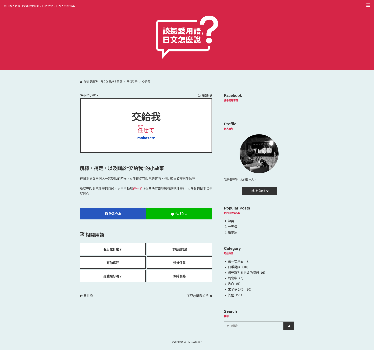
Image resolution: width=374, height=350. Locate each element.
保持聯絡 (179, 276)
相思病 (232, 232)
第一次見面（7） (239, 261)
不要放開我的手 (198, 296)
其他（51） (236, 295)
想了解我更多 (258, 190)
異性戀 (88, 296)
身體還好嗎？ (112, 276)
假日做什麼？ (112, 249)
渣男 (231, 221)
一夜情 (232, 226)
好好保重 (179, 262)
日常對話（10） (239, 267)
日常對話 (206, 95)
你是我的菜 (179, 249)
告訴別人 (181, 214)
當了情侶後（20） (240, 289)
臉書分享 (115, 214)
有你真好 (113, 262)
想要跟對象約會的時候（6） (247, 272)
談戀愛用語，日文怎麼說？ (188, 341)
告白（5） (235, 283)
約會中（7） (236, 278)
